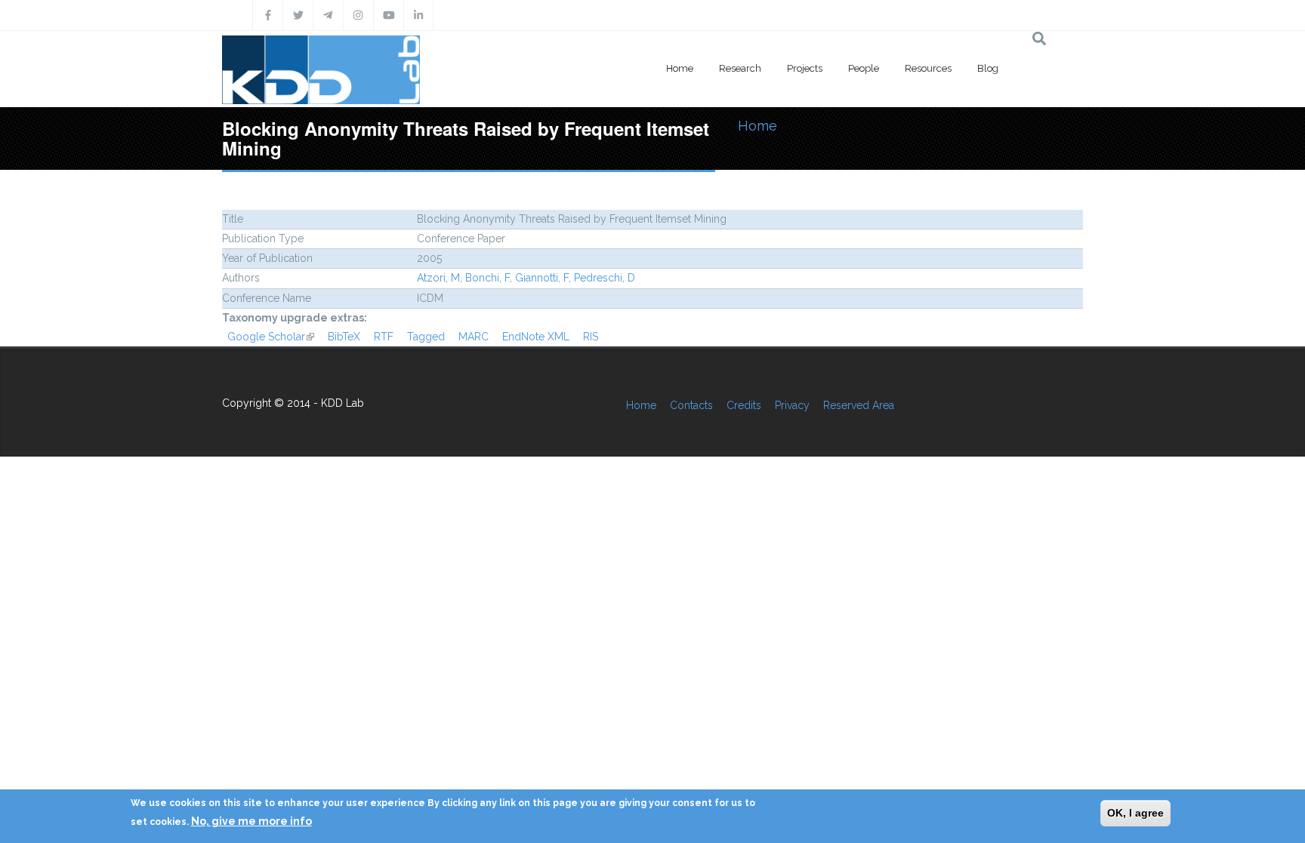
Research (740, 68)
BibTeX (344, 337)
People (863, 68)
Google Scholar (270, 337)
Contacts (691, 405)
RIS (590, 337)
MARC (473, 337)
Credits (744, 405)
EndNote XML (535, 337)
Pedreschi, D (604, 278)
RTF (383, 337)
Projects (804, 68)
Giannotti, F (542, 278)
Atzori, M (438, 278)
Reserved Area (858, 405)
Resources (928, 68)
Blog (987, 68)
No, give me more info (251, 821)
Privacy (792, 405)
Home (679, 68)
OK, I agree (1135, 813)
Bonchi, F (487, 278)
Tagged (426, 337)
